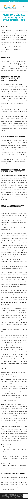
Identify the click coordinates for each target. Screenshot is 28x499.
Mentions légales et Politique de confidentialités (17, 497)
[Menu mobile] (23, 6)
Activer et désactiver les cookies (13, 468)
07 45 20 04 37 (14, 1)
